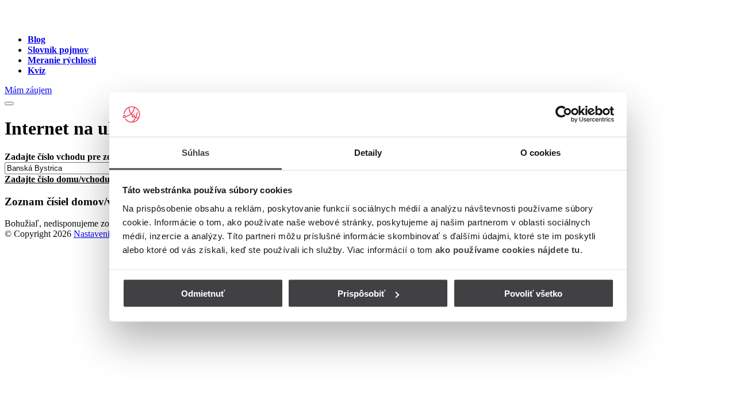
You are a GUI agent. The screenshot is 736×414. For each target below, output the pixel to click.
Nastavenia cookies (109, 234)
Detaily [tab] (368, 152)
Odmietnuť (203, 293)
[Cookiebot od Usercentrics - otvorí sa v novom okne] (563, 114)
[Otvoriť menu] (9, 103)
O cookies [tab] (540, 152)
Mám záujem (28, 90)
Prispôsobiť (361, 293)
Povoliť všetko (533, 293)
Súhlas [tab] (196, 152)
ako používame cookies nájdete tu (507, 249)
